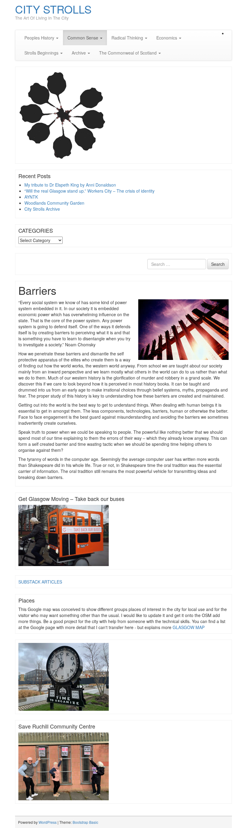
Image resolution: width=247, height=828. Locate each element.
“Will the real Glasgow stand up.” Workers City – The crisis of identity (89, 191)
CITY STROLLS (53, 9)
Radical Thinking (127, 38)
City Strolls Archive (42, 209)
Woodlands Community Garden (54, 203)
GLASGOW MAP (189, 627)
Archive (79, 53)
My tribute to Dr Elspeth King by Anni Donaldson (70, 185)
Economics (167, 38)
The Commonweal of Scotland (128, 53)
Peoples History (39, 38)
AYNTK (31, 197)
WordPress (48, 822)
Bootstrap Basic (85, 822)
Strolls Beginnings (42, 53)
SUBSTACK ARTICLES (40, 582)
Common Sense (83, 38)
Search (218, 264)
